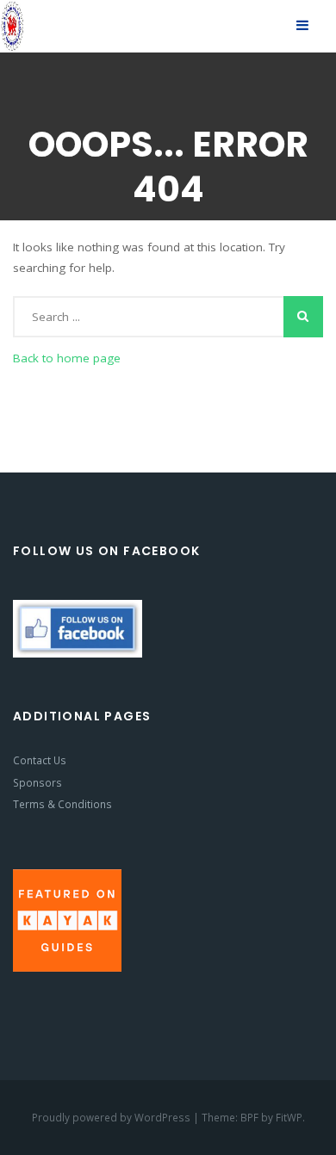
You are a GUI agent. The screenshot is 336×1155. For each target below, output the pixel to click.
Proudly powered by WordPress (112, 1117)
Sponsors (37, 782)
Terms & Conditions (62, 804)
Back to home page (67, 358)
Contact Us (39, 760)
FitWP (289, 1117)
